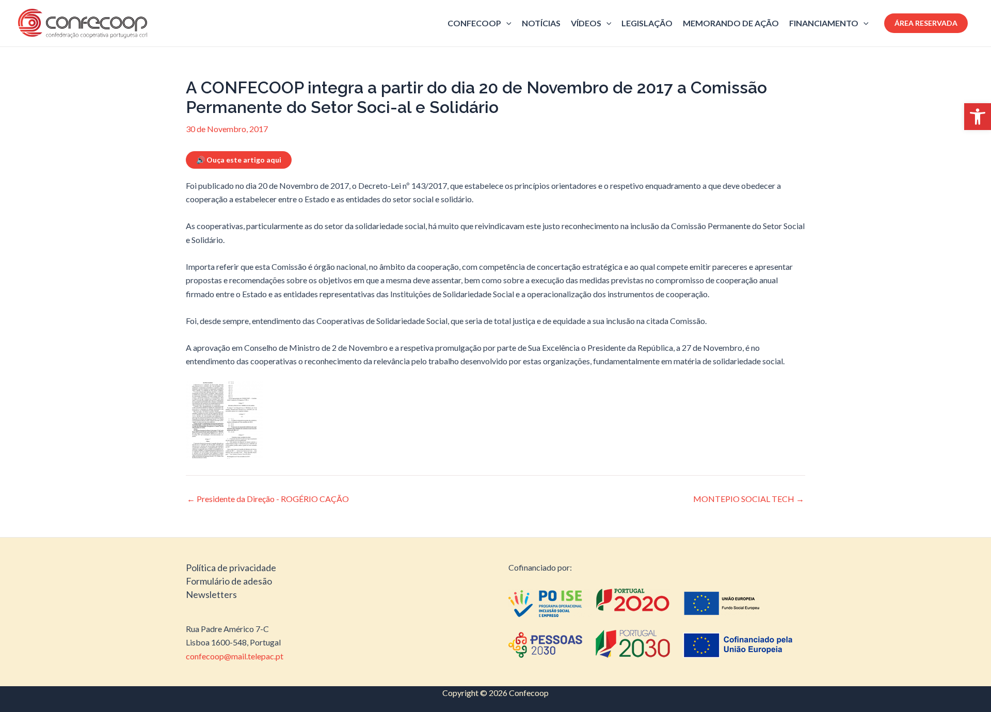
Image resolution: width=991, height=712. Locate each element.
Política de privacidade (231, 567)
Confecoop (474, 23)
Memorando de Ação (731, 23)
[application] (506, 23)
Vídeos (586, 23)
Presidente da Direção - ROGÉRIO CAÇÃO (268, 499)
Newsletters (211, 594)
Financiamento (823, 23)
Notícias (541, 23)
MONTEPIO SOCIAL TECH (748, 499)
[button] (977, 116)
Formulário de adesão (229, 581)
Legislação (647, 23)
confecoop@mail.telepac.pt (234, 656)
